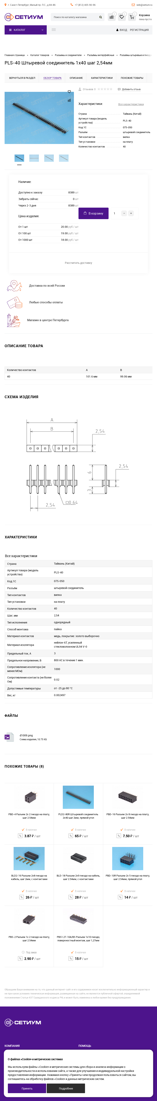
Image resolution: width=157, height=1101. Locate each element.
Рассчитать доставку (78, 263)
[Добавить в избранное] (69, 91)
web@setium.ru (144, 4)
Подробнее (66, 1088)
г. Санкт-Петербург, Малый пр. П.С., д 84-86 (32, 4)
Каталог (19, 30)
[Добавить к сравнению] (69, 100)
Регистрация (139, 30)
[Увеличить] (39, 118)
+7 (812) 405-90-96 (85, 4)
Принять (27, 1088)
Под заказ (31, 952)
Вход (123, 30)
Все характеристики (131, 104)
